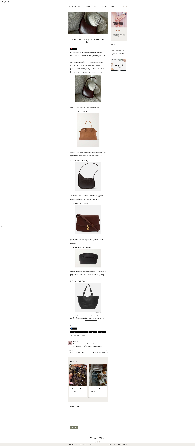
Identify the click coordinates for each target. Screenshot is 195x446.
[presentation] (78, 375)
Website (96, 424)
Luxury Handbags (88, 6)
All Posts (74, 6)
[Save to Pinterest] (83, 332)
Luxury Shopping (73, 335)
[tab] (87, 397)
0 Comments (94, 45)
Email (84, 424)
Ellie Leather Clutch (94, 272)
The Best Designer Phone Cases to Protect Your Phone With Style (78, 390)
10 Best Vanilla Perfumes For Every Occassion (100, 351)
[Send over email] (102, 332)
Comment (73, 411)
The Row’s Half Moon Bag (83, 195)
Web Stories (92, 444)
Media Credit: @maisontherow (97, 102)
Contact (112, 6)
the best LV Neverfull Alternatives (91, 319)
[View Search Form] (193, 2)
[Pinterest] (124, 6)
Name (72, 424)
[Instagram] (123, 6)
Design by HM (124, 444)
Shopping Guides (96, 6)
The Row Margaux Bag (93, 153)
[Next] (105, 380)
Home (70, 6)
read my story (119, 38)
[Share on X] (93, 332)
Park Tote (96, 315)
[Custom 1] (126, 6)
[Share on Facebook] (74, 332)
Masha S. (82, 45)
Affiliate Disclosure (186, 2)
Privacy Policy (178, 2)
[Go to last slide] (71, 380)
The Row (83, 335)
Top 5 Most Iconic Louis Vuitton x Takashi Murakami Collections (97, 390)
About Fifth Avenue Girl (104, 6)
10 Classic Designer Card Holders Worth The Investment (76, 352)
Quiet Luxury (79, 335)
